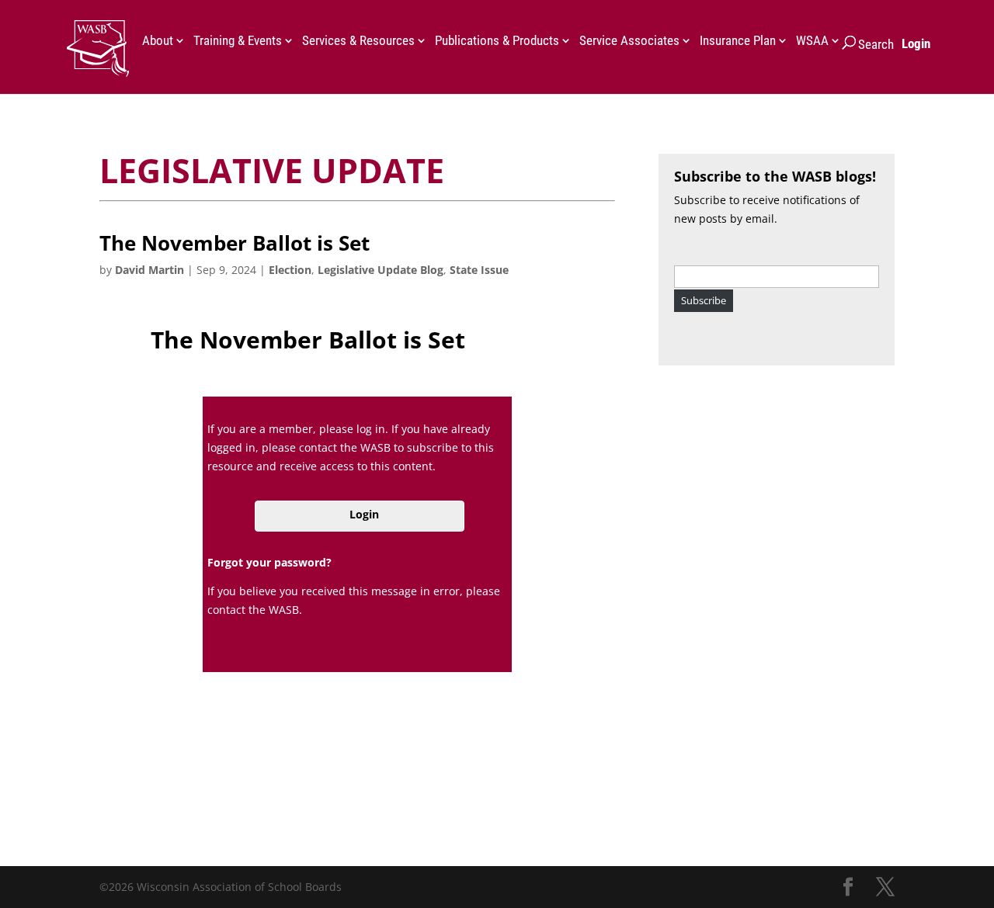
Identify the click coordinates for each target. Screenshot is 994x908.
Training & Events (237, 41)
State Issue (479, 269)
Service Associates (629, 41)
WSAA (812, 41)
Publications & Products (497, 41)
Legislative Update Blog (380, 269)
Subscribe (703, 300)
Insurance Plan (738, 41)
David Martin (149, 269)
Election (290, 269)
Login (916, 43)
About (157, 41)
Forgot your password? (269, 562)
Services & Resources (358, 41)
